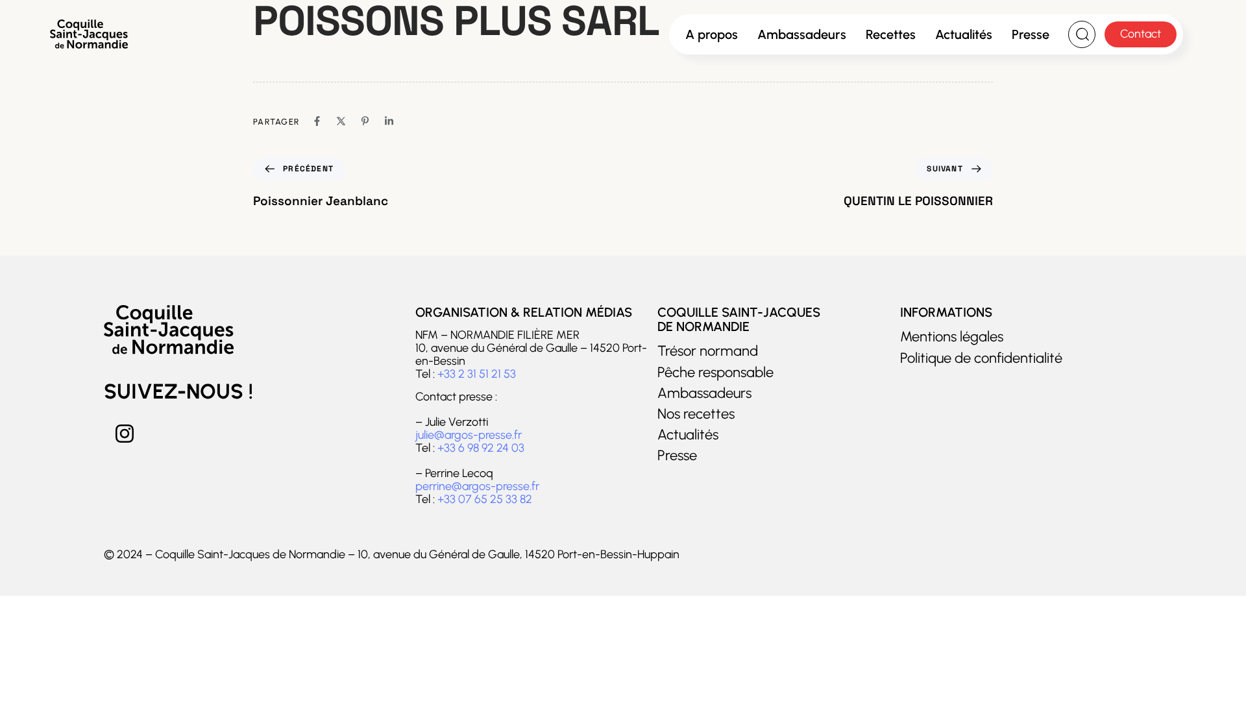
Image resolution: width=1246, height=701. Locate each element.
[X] (341, 121)
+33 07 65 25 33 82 (484, 499)
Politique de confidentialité (981, 358)
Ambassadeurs (801, 34)
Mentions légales (951, 337)
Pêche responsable (715, 372)
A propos (711, 34)
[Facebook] (317, 121)
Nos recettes (696, 414)
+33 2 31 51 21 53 (476, 374)
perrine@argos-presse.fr (477, 486)
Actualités (963, 34)
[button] (1082, 34)
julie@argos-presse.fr (468, 435)
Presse (1030, 34)
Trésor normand (707, 351)
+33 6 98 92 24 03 (480, 448)
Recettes (891, 34)
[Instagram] (124, 433)
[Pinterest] (365, 121)
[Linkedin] (389, 121)
